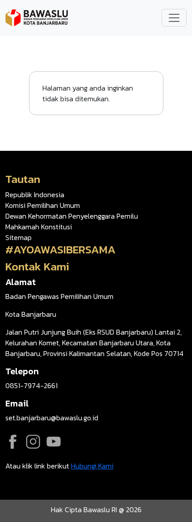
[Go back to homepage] (36, 17)
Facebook (12, 442)
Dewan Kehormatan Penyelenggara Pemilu (71, 216)
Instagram (33, 442)
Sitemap (18, 237)
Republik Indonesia (34, 194)
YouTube (53, 442)
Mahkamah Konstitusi (38, 226)
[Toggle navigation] (174, 18)
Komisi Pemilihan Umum (42, 205)
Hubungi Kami (92, 465)
